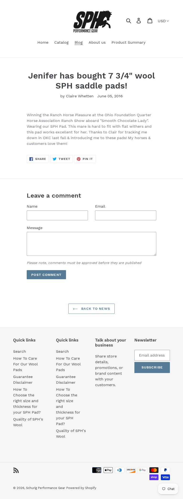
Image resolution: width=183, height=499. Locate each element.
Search (19, 351)
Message (34, 228)
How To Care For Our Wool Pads (25, 364)
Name (32, 206)
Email (100, 206)
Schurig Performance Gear (45, 488)
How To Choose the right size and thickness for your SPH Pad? (27, 401)
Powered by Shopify (81, 488)
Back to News (95, 308)
